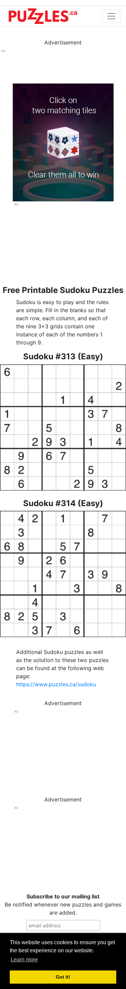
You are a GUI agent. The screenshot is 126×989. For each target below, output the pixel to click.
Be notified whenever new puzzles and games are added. (63, 904)
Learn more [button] (24, 959)
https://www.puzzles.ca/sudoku (56, 684)
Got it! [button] (63, 977)
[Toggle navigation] (111, 16)
